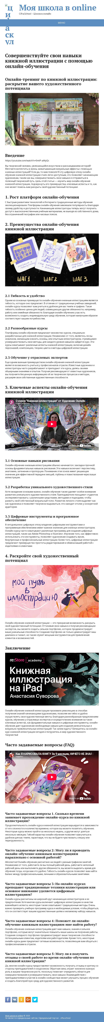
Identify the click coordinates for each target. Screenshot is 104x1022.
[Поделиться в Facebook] (8, 999)
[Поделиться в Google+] (28, 999)
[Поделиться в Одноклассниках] (21, 999)
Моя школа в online (57, 7)
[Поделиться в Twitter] (35, 999)
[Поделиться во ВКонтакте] (14, 999)
